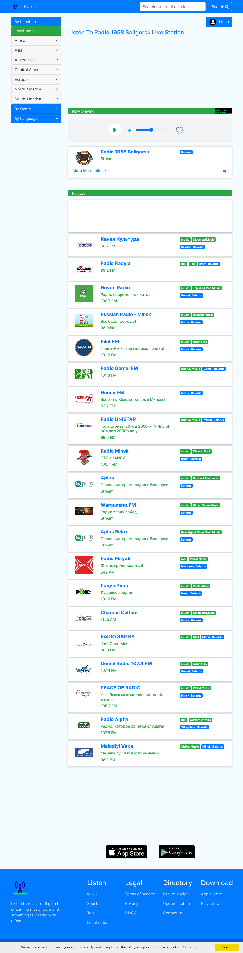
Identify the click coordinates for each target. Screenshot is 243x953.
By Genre (22, 108)
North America (28, 89)
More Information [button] (89, 170)
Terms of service (140, 893)
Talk (90, 912)
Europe (21, 79)
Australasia (24, 59)
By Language (26, 118)
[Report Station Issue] (225, 171)
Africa (20, 40)
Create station (176, 893)
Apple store (211, 893)
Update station (176, 903)
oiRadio (27, 6)
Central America (29, 69)
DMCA (131, 912)
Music (92, 893)
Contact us (173, 912)
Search (218, 6)
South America (28, 98)
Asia (18, 50)
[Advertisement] (34, 200)
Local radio (24, 30)
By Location (25, 21)
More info (190, 947)
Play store (210, 903)
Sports (93, 903)
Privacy (131, 903)
